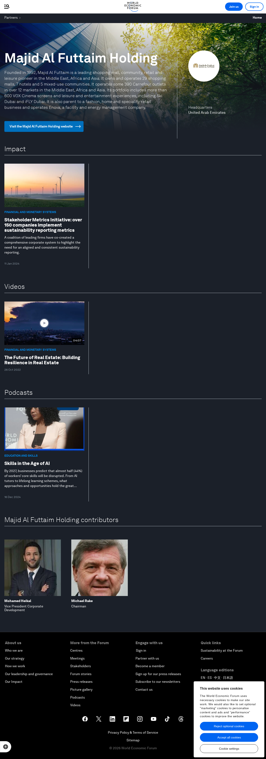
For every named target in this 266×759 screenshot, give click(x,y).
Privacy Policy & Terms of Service (133, 732)
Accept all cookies (229, 737)
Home (257, 18)
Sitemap (133, 740)
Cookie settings (229, 748)
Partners (11, 18)
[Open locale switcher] (5, 746)
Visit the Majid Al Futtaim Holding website (41, 126)
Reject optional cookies (229, 726)
